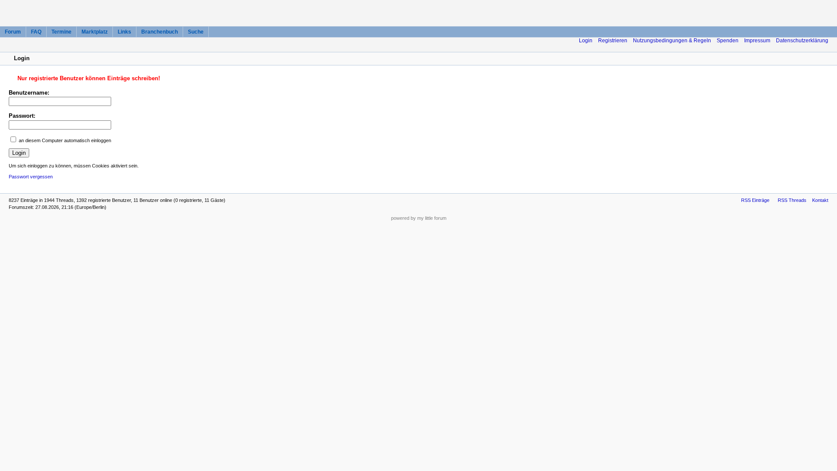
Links (124, 32)
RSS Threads (792, 200)
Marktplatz (95, 32)
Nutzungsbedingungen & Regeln (672, 41)
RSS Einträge (755, 200)
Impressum (757, 41)
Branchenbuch (159, 32)
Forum (13, 32)
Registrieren (612, 41)
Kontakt (820, 200)
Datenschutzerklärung (802, 41)
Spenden (727, 41)
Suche (196, 32)
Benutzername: (29, 92)
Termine (61, 32)
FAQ (36, 32)
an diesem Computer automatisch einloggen (65, 140)
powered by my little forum (418, 218)
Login (585, 41)
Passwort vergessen (31, 176)
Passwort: (22, 116)
